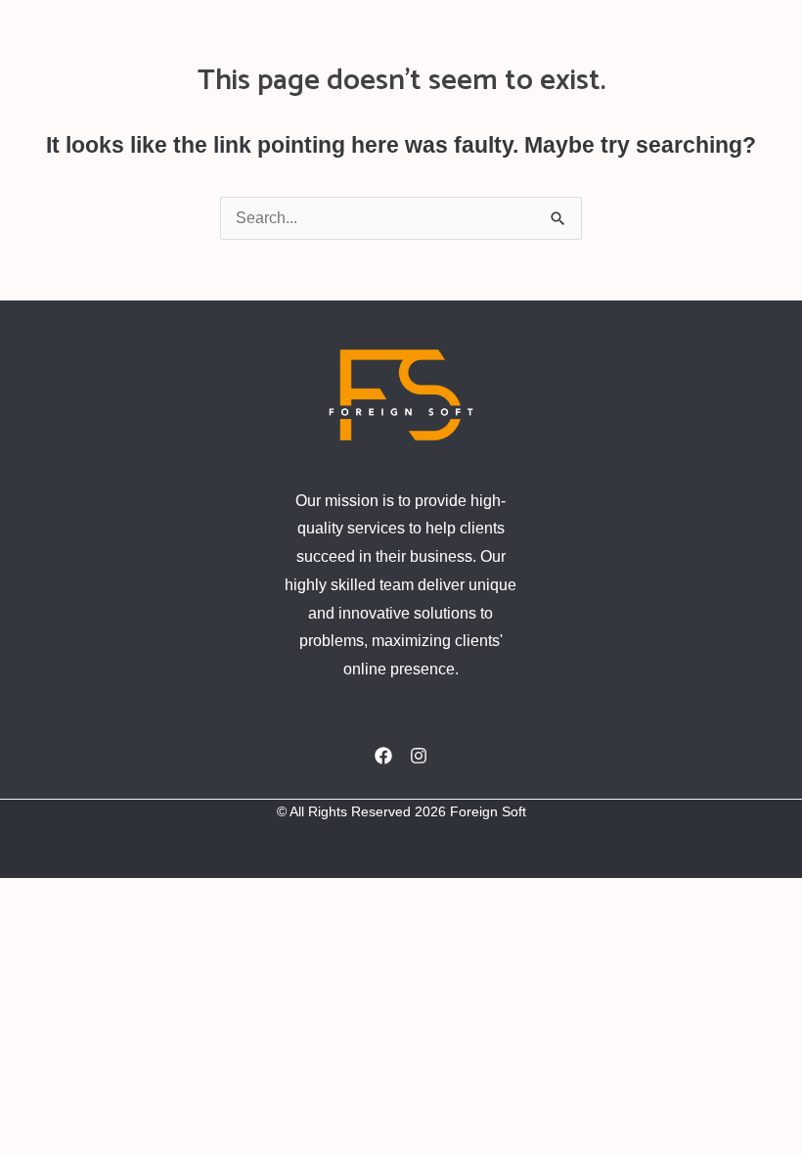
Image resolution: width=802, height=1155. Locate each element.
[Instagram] (418, 755)
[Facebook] (383, 755)
